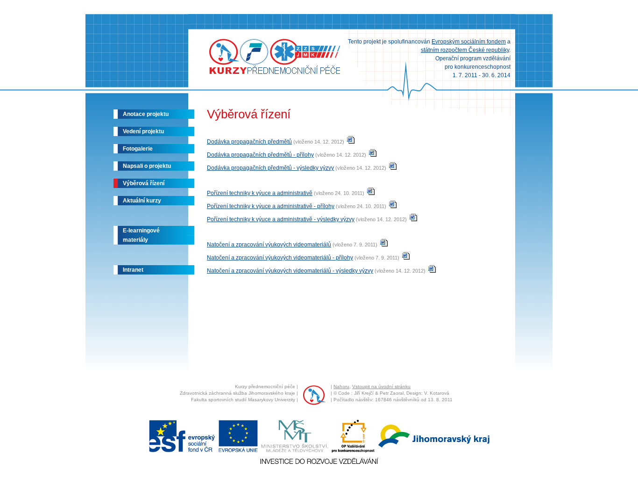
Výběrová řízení (143, 183)
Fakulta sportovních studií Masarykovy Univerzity (243, 399)
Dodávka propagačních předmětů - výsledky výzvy (270, 168)
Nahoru (341, 386)
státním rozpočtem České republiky (465, 50)
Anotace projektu (146, 114)
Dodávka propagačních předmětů (249, 141)
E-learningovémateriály (141, 235)
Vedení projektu (143, 131)
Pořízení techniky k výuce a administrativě (259, 193)
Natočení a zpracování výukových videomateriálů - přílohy (280, 257)
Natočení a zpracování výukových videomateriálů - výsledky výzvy (290, 270)
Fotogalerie (138, 148)
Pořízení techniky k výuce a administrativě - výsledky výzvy (280, 219)
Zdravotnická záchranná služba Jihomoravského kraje (237, 393)
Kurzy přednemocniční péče (265, 386)
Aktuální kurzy (142, 200)
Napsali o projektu (147, 166)
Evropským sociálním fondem (469, 41)
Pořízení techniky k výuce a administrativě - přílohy (270, 206)
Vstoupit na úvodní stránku (381, 386)
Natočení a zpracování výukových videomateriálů (269, 244)
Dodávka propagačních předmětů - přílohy (260, 155)
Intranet (133, 270)
